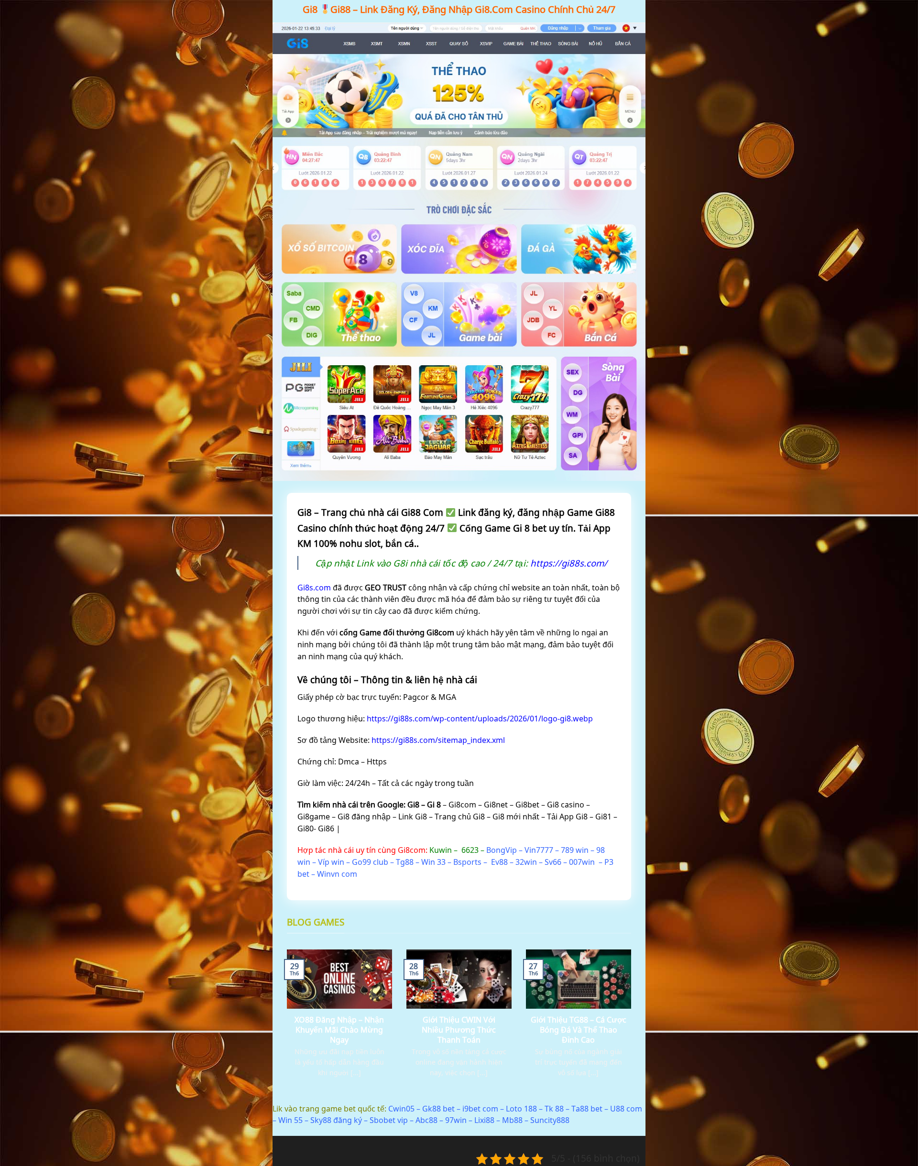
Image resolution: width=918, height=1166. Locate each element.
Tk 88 (554, 1108)
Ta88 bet (586, 1108)
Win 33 (433, 862)
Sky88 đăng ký (336, 1120)
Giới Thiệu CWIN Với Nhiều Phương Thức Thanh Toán (459, 1030)
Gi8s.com (314, 587)
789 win (575, 850)
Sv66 (553, 862)
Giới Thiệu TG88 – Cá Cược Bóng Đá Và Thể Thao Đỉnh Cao (578, 1030)
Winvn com (337, 874)
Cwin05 (401, 1108)
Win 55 (290, 1120)
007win (582, 862)
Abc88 (426, 1120)
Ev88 (499, 862)
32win (526, 862)
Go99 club (370, 862)
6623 (470, 850)
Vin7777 (539, 850)
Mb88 (512, 1120)
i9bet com (480, 1108)
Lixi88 (484, 1120)
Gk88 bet (438, 1108)
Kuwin (440, 850)
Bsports (467, 862)
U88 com (626, 1108)
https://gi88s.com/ (568, 563)
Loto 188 (521, 1108)
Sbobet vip (389, 1120)
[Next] (633, 1024)
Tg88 (405, 862)
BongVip (501, 850)
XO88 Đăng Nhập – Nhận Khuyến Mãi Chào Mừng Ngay (339, 1030)
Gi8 (310, 9)
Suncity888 (549, 1120)
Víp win (331, 862)
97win (456, 1120)
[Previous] (285, 1024)
